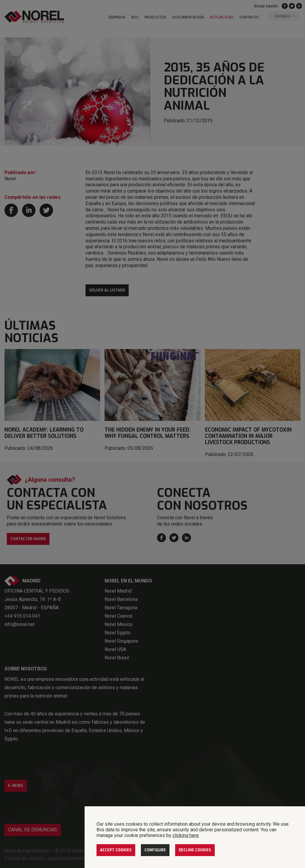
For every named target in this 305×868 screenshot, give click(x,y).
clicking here (185, 835)
